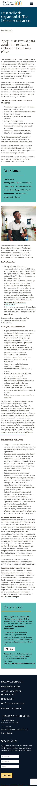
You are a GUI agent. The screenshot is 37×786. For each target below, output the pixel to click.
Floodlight (7, 698)
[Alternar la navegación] (31, 3)
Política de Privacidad (13, 703)
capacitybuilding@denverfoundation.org (19, 663)
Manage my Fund (10, 686)
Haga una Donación (12, 681)
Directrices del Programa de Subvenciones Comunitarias (18, 302)
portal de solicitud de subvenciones (16, 617)
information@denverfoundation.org (14, 729)
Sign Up (6, 775)
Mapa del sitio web (11, 708)
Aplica (9, 649)
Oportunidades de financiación (11, 693)
